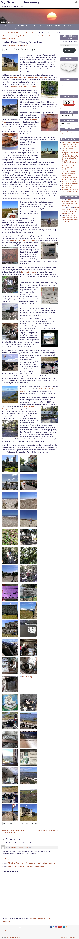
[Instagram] (56, 927)
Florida (34, 33)
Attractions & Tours (23, 33)
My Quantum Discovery (20, 2)
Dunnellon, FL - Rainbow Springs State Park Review (70, 168)
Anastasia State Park (17, 77)
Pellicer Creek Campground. (38, 77)
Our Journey (6, 26)
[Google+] (59, 927)
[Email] (64, 927)
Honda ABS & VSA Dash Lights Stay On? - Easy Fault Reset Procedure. (70, 144)
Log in (5, 930)
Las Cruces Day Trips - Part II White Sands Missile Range (69, 174)
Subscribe (69, 50)
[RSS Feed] (66, 927)
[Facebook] (51, 927)
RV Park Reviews (26, 26)
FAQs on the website (28, 272)
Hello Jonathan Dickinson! (48, 36)
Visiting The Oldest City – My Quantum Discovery (26, 866)
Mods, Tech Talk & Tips (54, 26)
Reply (7, 859)
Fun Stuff (16, 26)
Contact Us (6, 29)
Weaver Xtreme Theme (70, 937)
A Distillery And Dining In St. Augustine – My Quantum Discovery (31, 863)
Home (4, 33)
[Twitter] (53, 927)
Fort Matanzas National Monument (23, 86)
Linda (25, 45)
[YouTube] (61, 927)
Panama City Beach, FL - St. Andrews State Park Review (70, 158)
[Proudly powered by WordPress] (62, 937)
